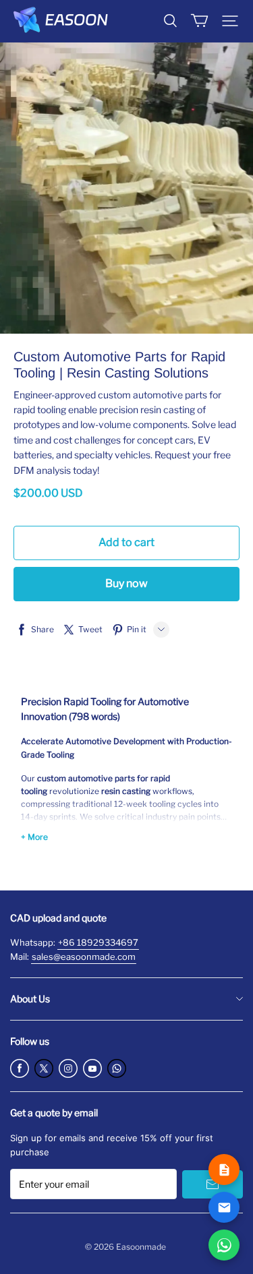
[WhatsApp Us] (224, 1245)
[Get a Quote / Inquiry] (224, 1169)
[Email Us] (224, 1207)
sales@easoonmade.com (84, 956)
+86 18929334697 (98, 942)
